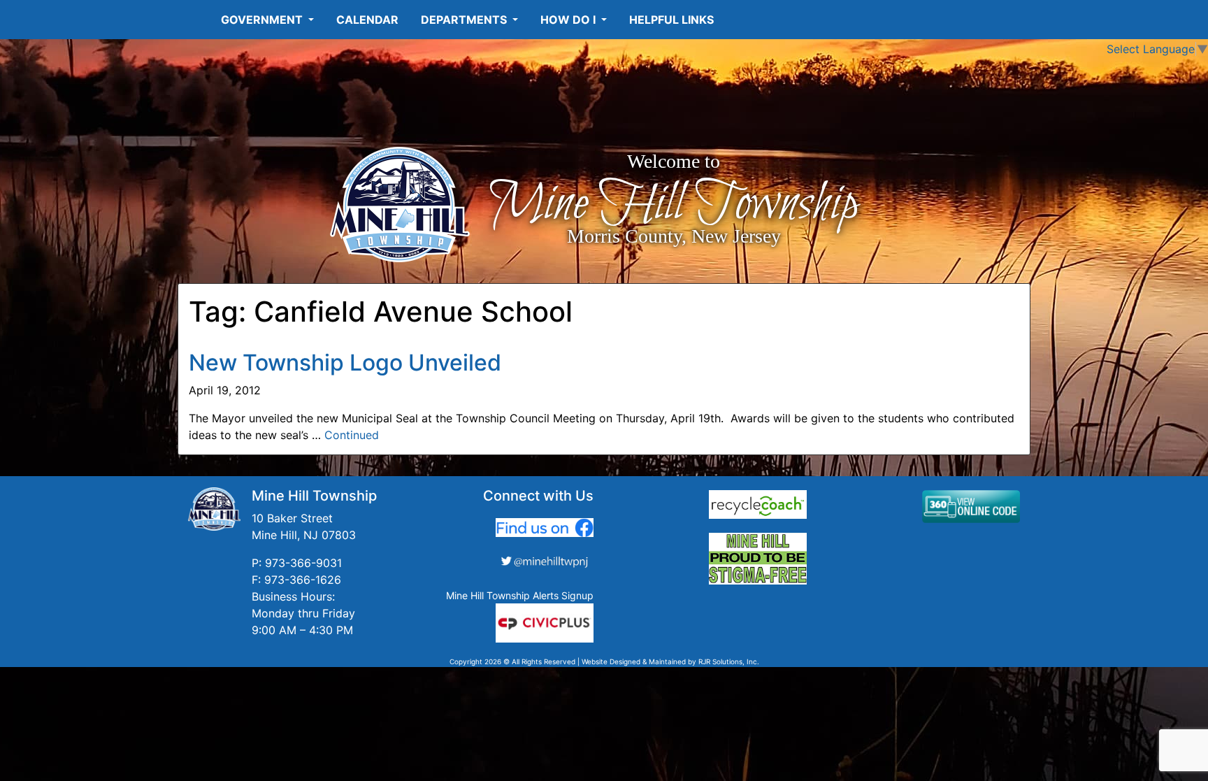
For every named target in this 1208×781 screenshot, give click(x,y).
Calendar (367, 20)
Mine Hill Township (673, 205)
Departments (465, 20)
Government (263, 20)
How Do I (569, 20)
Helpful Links (671, 20)
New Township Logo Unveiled (345, 362)
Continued (351, 435)
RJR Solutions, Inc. (728, 661)
